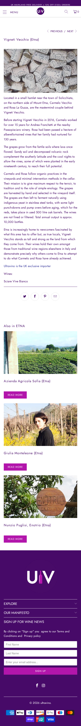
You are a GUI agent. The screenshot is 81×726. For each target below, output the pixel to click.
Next (70, 31)
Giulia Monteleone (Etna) (23, 453)
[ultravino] (40, 11)
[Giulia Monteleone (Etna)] (40, 424)
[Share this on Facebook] (35, 296)
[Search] (67, 11)
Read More (15, 395)
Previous (56, 31)
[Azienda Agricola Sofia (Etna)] (40, 352)
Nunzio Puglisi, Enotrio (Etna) (27, 525)
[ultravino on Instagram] (43, 686)
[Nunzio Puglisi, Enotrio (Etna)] (40, 496)
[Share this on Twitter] (25, 296)
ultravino (45, 703)
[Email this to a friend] (55, 296)
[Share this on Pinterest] (45, 296)
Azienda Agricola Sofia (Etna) (27, 381)
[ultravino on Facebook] (37, 686)
